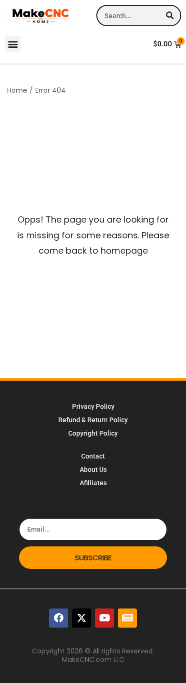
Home (17, 90)
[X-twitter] (81, 618)
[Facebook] (58, 618)
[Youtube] (104, 618)
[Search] (169, 15)
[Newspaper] (127, 618)
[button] (13, 44)
